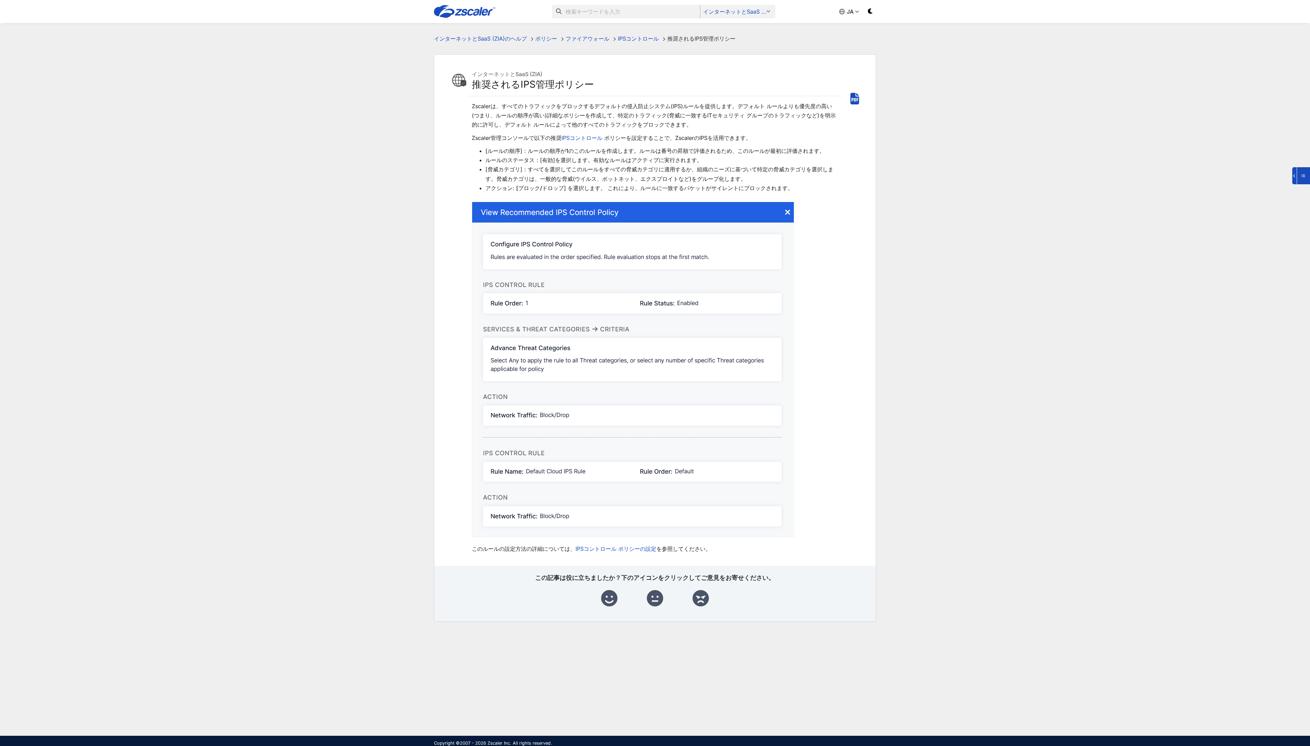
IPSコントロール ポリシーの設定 (616, 548)
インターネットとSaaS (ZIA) (738, 11)
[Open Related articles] (1301, 175)
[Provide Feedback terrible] (700, 598)
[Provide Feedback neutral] (655, 598)
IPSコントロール (582, 137)
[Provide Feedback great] (609, 598)
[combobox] (626, 11)
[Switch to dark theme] (870, 12)
